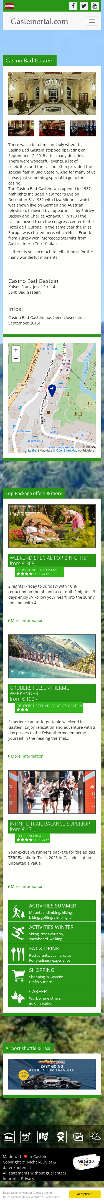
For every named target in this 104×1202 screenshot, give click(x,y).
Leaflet (32, 450)
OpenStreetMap (66, 450)
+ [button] (16, 349)
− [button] (16, 358)
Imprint (10, 1178)
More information (27, 620)
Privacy (27, 1178)
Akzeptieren (84, 1194)
